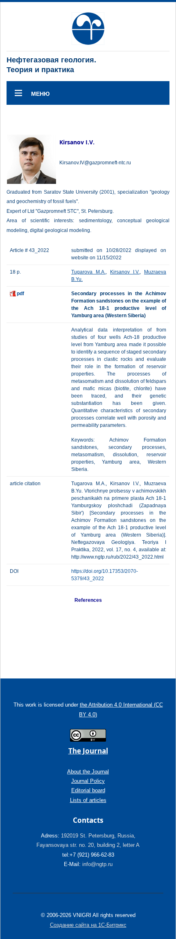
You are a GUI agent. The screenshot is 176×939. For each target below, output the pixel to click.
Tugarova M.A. (88, 272)
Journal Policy (88, 781)
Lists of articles (88, 800)
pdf (20, 293)
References (88, 600)
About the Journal (88, 772)
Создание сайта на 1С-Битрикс (88, 925)
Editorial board (88, 790)
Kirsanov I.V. (125, 272)
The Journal (88, 751)
